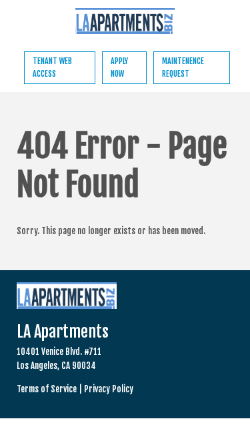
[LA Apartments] (125, 23)
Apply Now (119, 67)
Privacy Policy (108, 389)
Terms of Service (47, 389)
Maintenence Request (183, 67)
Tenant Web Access (52, 67)
